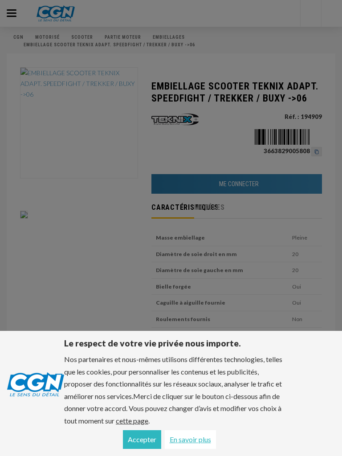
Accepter (142, 439)
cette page (132, 420)
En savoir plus (190, 439)
